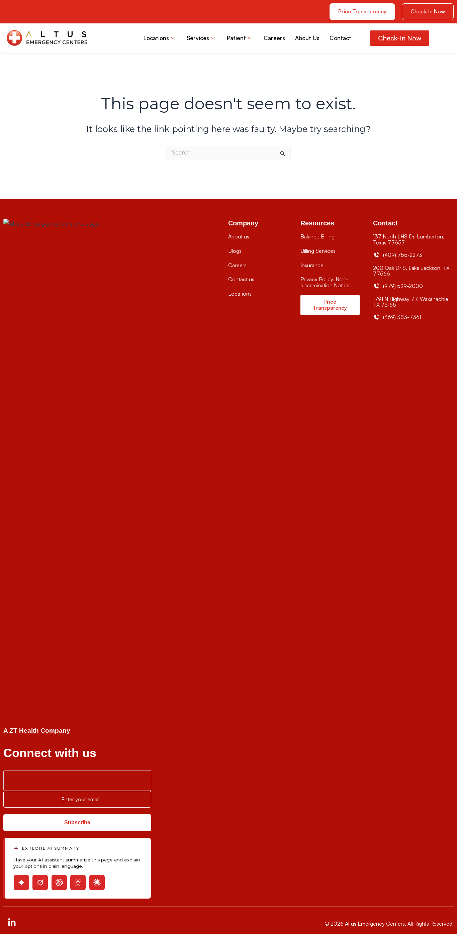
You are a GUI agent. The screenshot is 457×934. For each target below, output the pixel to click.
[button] (427, 12)
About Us (307, 37)
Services (198, 37)
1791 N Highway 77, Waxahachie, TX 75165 (411, 302)
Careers (274, 37)
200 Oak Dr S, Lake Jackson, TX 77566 (411, 271)
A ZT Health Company (36, 730)
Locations (156, 37)
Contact (340, 37)
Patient (236, 37)
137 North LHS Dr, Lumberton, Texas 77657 (408, 239)
